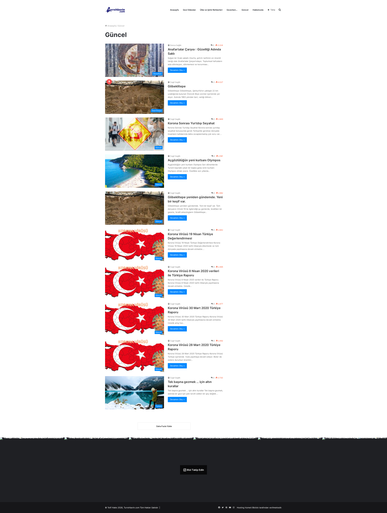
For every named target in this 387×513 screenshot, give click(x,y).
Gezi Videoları (189, 10)
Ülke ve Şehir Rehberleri (211, 10)
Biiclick (255, 507)
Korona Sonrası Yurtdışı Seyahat (191, 123)
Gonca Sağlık (175, 45)
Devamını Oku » (177, 70)
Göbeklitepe (177, 86)
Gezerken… (232, 10)
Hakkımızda (258, 10)
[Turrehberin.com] (115, 9)
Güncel (245, 10)
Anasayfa (174, 10)
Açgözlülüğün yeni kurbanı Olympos (194, 160)
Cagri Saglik (175, 82)
